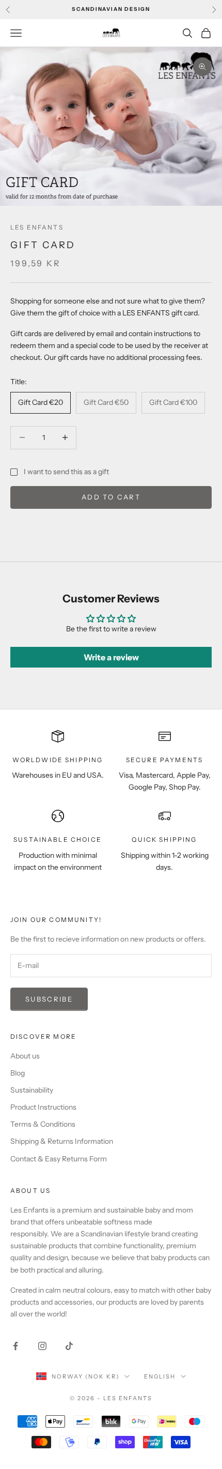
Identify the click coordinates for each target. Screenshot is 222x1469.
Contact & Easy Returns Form (58, 1158)
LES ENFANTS (37, 227)
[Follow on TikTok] (69, 1346)
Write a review (111, 657)
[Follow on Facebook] (15, 1346)
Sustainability (31, 1090)
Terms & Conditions (42, 1124)
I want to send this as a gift (66, 471)
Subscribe (49, 999)
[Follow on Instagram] (42, 1346)
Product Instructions (43, 1107)
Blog (17, 1073)
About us (25, 1056)
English (160, 1376)
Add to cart (111, 497)
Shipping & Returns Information (61, 1141)
